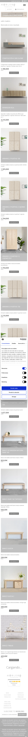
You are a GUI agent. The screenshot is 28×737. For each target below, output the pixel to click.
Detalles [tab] (14, 343)
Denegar (14, 396)
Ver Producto (14, 72)
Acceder (9, 9)
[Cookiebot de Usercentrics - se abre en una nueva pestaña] (20, 339)
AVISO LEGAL (7, 701)
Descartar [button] (21, 725)
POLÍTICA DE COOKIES (20, 699)
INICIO (7, 693)
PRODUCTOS (7, 697)
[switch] (24, 373)
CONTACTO (20, 693)
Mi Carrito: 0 (20, 9)
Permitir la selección (14, 392)
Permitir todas (14, 388)
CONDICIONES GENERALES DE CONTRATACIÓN (7, 705)
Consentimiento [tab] (6, 343)
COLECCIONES (7, 695)
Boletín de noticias (15, 1)
